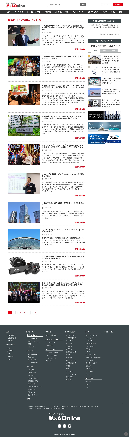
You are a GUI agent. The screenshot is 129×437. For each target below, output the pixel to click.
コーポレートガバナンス (35, 386)
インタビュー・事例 (61, 12)
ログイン (106, 4)
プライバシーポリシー (52, 406)
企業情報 (10, 356)
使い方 (9, 359)
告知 (87, 384)
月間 (113, 50)
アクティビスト (71, 335)
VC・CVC (49, 361)
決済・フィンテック (92, 335)
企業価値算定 (32, 384)
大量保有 (10, 351)
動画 (29, 344)
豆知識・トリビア (91, 363)
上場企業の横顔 (71, 363)
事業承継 (48, 12)
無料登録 (117, 4)
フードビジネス (71, 374)
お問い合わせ (94, 406)
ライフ (104, 12)
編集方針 (31, 406)
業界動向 (69, 349)
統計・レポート (33, 395)
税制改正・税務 (33, 381)
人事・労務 (31, 389)
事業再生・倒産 (71, 352)
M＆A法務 (31, 370)
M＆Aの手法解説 (33, 362)
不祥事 (68, 355)
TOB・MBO (69, 341)
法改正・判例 (32, 373)
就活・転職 (89, 371)
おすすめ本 (89, 360)
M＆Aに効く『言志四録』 (94, 357)
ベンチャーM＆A (51, 355)
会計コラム (31, 392)
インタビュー (50, 342)
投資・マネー (90, 346)
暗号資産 (88, 349)
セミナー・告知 (116, 12)
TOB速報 (10, 341)
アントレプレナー (52, 358)
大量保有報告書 (71, 338)
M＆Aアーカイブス (34, 341)
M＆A (9, 348)
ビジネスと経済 (92, 12)
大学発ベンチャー (52, 352)
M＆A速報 (10, 335)
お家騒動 (69, 357)
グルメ (88, 352)
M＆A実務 (30, 366)
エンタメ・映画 (91, 355)
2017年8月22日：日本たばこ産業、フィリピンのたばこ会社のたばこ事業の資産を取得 (104, 27)
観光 (67, 369)
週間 (104, 50)
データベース (19, 12)
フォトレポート (91, 338)
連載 (28, 399)
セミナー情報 (89, 378)
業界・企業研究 (32, 335)
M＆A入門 (30, 351)
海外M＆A (69, 380)
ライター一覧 (108, 332)
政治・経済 (69, 377)
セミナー (88, 387)
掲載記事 (86, 406)
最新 (95, 50)
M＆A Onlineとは (40, 406)
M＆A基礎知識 (32, 354)
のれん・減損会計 (33, 378)
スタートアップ (78, 12)
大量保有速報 (11, 338)
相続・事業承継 (51, 335)
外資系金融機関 (91, 343)
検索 (83, 4)
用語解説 (31, 357)
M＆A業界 (69, 343)
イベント (88, 381)
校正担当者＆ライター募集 (75, 406)
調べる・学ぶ (35, 12)
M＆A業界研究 (32, 338)
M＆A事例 (49, 345)
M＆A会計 (31, 375)
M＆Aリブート (32, 347)
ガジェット (89, 374)
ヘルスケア (69, 371)
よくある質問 (32, 360)
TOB (8, 354)
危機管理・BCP (71, 360)
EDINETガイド (90, 341)
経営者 (68, 366)
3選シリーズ (89, 369)
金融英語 (88, 366)
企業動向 (69, 346)
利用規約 (63, 406)
